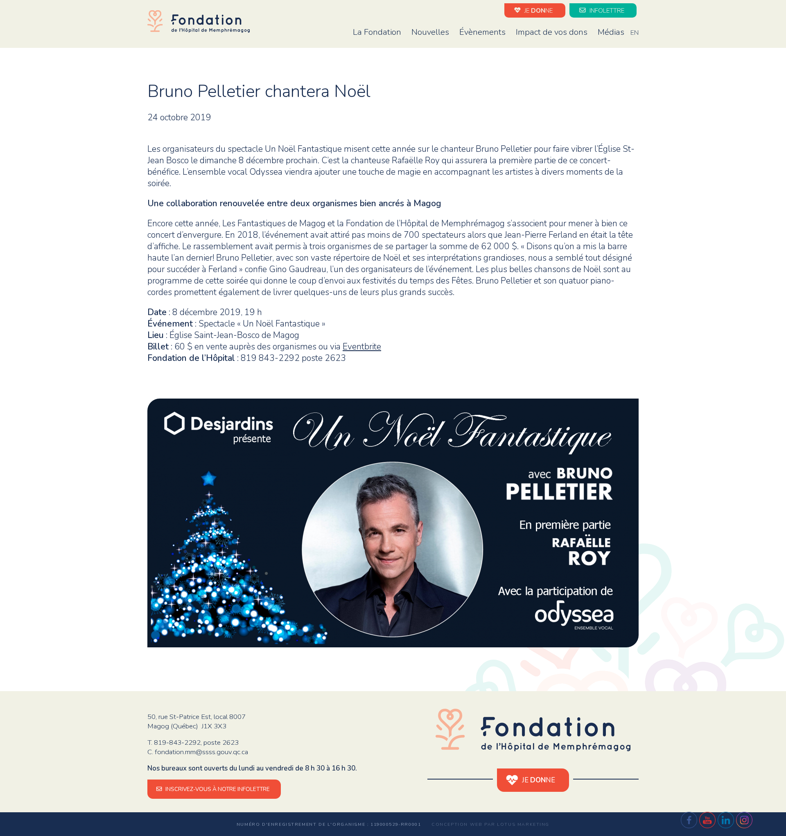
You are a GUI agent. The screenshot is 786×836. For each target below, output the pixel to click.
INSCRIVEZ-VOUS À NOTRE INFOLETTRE (217, 789)
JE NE (538, 10)
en (634, 32)
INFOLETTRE (606, 10)
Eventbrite (362, 346)
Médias (611, 32)
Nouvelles (430, 32)
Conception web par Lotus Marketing (490, 824)
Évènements (482, 32)
